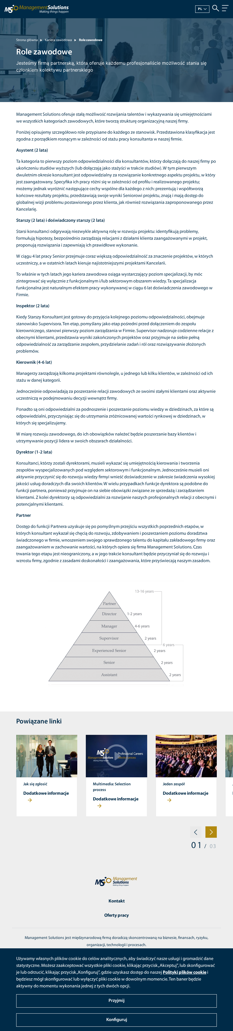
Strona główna (27, 40)
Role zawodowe (90, 40)
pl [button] (200, 9)
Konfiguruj (116, 1020)
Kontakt (117, 901)
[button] (195, 834)
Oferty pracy (116, 915)
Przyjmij (116, 1001)
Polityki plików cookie (184, 972)
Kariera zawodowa (58, 40)
